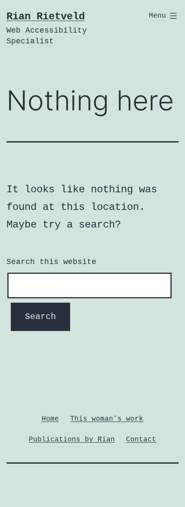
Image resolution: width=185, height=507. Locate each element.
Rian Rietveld (45, 16)
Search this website (51, 262)
